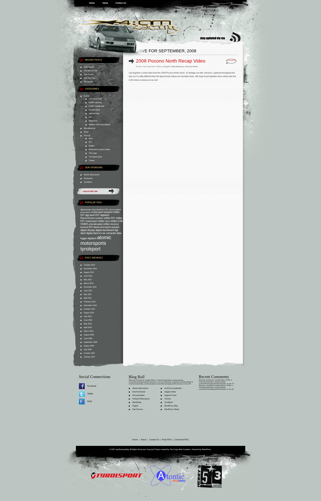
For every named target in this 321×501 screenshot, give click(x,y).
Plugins (135, 406)
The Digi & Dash (95, 157)
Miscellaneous (89, 128)
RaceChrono (87, 218)
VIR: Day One (89, 78)
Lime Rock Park (95, 99)
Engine (91, 146)
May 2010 (88, 324)
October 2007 (89, 353)
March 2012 (88, 283)
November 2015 (90, 269)
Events (86, 96)
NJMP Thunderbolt (96, 106)
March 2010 (88, 331)
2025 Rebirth (89, 67)
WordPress (206, 449)
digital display (87, 230)
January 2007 (89, 357)
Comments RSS (181, 440)
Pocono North (94, 110)
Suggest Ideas (170, 392)
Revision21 (88, 178)
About (105, 3)
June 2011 (88, 291)
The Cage (93, 153)
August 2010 (89, 313)
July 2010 (88, 316)
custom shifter (102, 218)
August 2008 (89, 346)
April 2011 (88, 298)
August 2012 (89, 272)
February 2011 (90, 302)
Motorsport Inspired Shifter (99, 149)
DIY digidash (102, 215)
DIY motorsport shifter (92, 221)
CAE (120, 221)
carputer (114, 227)
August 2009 (89, 335)
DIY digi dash (87, 215)
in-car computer (107, 233)
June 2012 (88, 276)
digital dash (92, 233)
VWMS (84, 224)
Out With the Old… (91, 71)
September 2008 (90, 342)
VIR (90, 117)
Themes (167, 399)
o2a (91, 224)
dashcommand (101, 227)
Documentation (138, 395)
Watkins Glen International (99, 124)
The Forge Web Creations (180, 449)
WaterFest (93, 121)
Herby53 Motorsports (141, 399)
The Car (87, 136)
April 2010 (88, 327)
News (86, 132)
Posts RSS (167, 440)
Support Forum (170, 395)
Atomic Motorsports (140, 388)
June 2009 (88, 338)
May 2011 (88, 294)
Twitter (90, 394)
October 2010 (89, 309)
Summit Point (94, 113)
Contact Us (121, 3)
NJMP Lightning (95, 102)
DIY (90, 142)
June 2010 (88, 320)
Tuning (91, 160)
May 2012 (88, 280)
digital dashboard (104, 230)
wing (94, 210)
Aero (91, 138)
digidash (92, 238)
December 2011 (90, 287)
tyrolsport (90, 249)
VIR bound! (88, 82)
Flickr (89, 401)
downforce (100, 210)
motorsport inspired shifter (105, 212)
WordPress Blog (171, 406)
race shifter (111, 221)
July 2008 (88, 349)
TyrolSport (88, 182)
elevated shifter (101, 224)
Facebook (91, 386)
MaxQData (136, 402)
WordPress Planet (171, 409)
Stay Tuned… (89, 74)
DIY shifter (116, 218)
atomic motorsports (95, 240)
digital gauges (85, 210)
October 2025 (89, 265)
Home (92, 3)
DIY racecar (110, 210)
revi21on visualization (173, 388)
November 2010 (90, 305)
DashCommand (138, 392)
